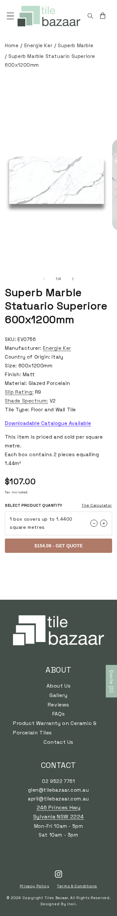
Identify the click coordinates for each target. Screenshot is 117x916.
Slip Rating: (19, 392)
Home (12, 45)
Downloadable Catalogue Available (48, 423)
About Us (58, 685)
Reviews (58, 704)
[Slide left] (44, 279)
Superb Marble (75, 45)
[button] (10, 16)
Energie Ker (38, 45)
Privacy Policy (34, 886)
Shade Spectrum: (26, 401)
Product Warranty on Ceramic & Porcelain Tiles (55, 728)
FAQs (58, 713)
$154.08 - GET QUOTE (58, 545)
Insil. (72, 904)
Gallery (58, 695)
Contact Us (58, 742)
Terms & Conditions (77, 886)
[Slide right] (73, 279)
